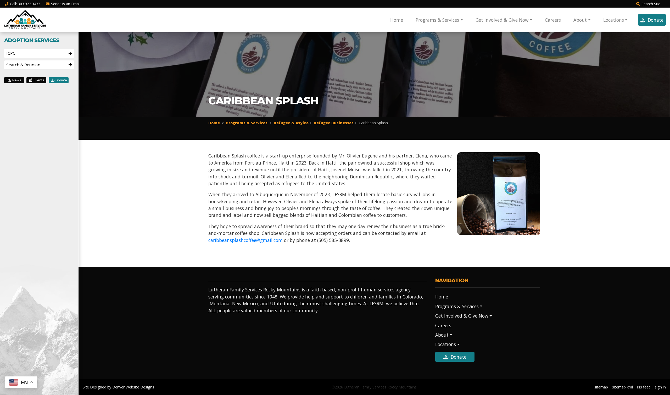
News (16, 80)
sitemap (601, 387)
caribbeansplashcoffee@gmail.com (245, 240)
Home (396, 20)
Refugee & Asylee (291, 122)
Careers (553, 20)
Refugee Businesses (334, 122)
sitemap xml (622, 387)
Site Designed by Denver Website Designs (118, 387)
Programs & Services (437, 20)
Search (650, 3)
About (580, 20)
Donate (655, 20)
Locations (613, 20)
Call (25, 3)
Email (65, 3)
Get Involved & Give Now (502, 20)
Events (38, 80)
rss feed (644, 387)
